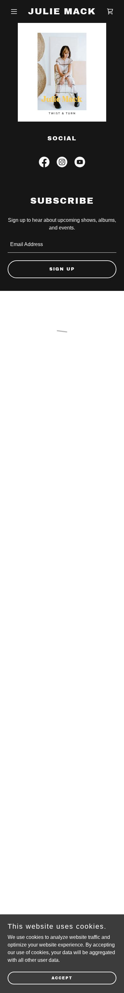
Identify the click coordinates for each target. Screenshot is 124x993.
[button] (16, 11)
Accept (62, 977)
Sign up (62, 269)
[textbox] (62, 245)
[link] (62, 12)
